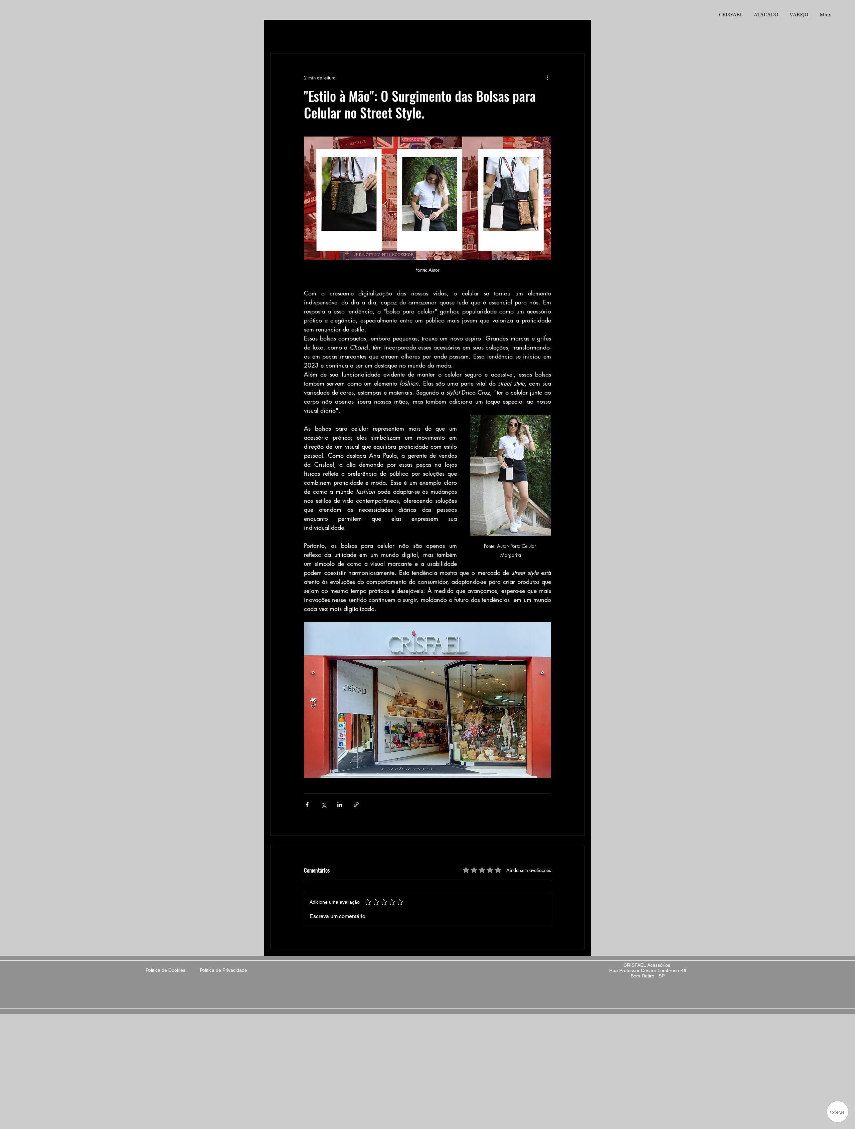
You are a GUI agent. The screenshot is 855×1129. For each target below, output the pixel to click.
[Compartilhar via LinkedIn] (340, 805)
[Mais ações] (547, 77)
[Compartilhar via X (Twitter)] (323, 805)
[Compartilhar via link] (356, 805)
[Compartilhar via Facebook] (307, 805)
